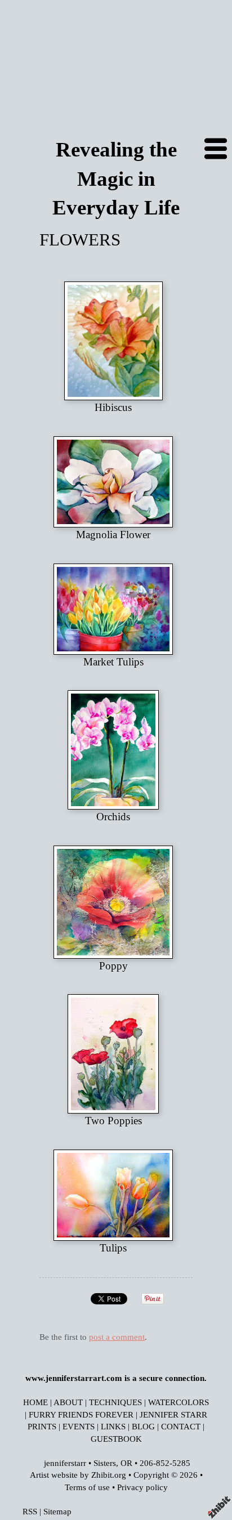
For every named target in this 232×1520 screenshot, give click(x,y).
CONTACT (180, 1426)
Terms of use (87, 1487)
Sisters (104, 1463)
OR (126, 1463)
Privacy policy (142, 1487)
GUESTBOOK (116, 1438)
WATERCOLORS (178, 1402)
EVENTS (79, 1426)
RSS (30, 1511)
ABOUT (68, 1402)
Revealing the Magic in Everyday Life (116, 178)
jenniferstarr (65, 1463)
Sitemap (57, 1511)
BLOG (143, 1426)
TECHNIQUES (115, 1402)
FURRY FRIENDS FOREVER (81, 1414)
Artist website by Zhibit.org (78, 1474)
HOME (35, 1402)
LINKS (113, 1426)
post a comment (117, 1337)
